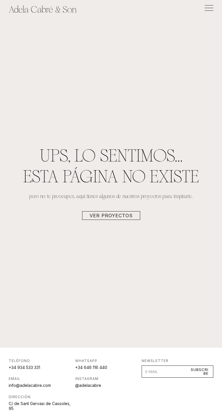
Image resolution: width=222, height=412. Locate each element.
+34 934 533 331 (24, 367)
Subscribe (199, 371)
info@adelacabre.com (30, 385)
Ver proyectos (111, 215)
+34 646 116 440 (91, 367)
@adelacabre (88, 385)
